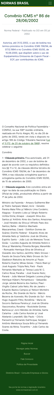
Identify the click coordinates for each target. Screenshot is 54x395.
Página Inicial (27, 343)
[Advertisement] (27, 95)
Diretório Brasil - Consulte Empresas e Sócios (27, 373)
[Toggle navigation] (50, 3)
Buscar (27, 354)
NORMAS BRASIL (15, 3)
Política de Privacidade (27, 364)
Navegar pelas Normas (27, 348)
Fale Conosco (27, 359)
